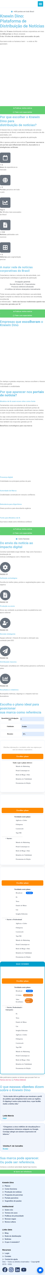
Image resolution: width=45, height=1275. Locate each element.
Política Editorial (20, 1080)
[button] (40, 4)
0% (24, 734)
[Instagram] (11, 1269)
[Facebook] (5, 1269)
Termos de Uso (5, 1080)
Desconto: (10, 734)
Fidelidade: (10, 726)
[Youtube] (23, 1269)
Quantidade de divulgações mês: (9, 719)
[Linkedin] (17, 1269)
